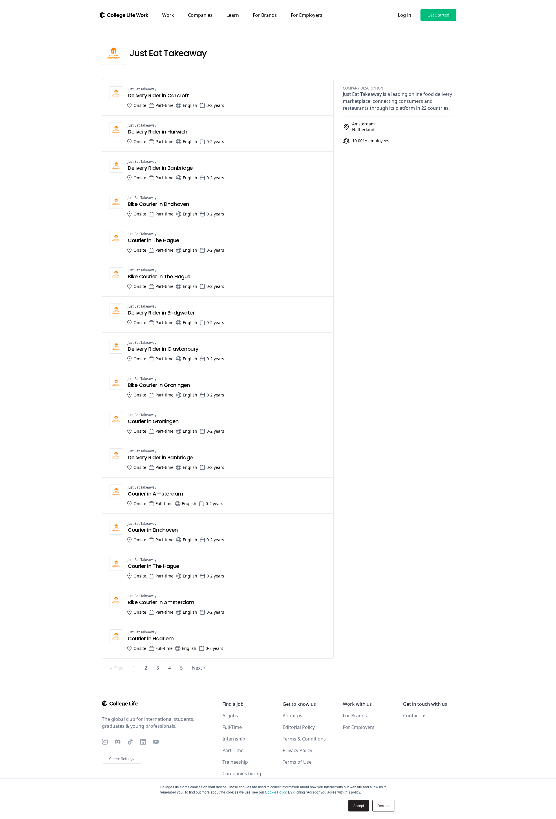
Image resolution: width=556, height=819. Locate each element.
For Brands (265, 15)
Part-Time (233, 750)
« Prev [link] (116, 668)
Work (168, 15)
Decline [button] (383, 805)
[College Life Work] (124, 15)
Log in (404, 15)
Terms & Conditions (304, 739)
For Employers (306, 15)
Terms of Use (297, 762)
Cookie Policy (275, 791)
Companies (200, 15)
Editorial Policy (299, 727)
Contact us (415, 715)
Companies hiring (241, 773)
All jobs (230, 715)
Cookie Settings (121, 758)
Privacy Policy (297, 750)
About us (292, 715)
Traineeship (235, 762)
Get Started (438, 15)
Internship (233, 739)
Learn (232, 15)
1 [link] (134, 668)
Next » (199, 668)
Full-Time (232, 727)
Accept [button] (358, 805)
